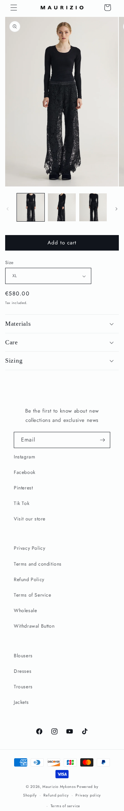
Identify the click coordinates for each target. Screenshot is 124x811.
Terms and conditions (38, 563)
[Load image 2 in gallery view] (61, 207)
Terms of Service (32, 594)
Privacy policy (88, 795)
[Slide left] (7, 208)
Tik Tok (21, 503)
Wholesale (25, 610)
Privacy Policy (29, 548)
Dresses (22, 671)
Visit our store (29, 518)
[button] (13, 7)
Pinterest (23, 487)
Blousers (23, 655)
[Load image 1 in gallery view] (30, 207)
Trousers (23, 686)
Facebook (24, 472)
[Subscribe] (102, 440)
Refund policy (56, 795)
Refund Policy (29, 579)
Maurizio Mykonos (58, 786)
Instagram (24, 456)
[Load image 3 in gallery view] (93, 207)
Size (9, 262)
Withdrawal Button (34, 625)
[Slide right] (116, 208)
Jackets (21, 702)
